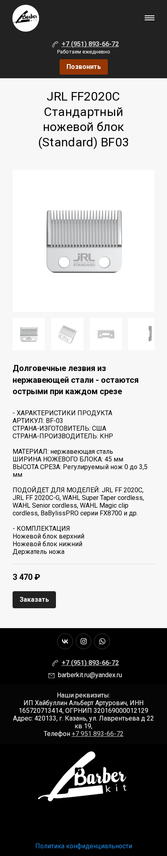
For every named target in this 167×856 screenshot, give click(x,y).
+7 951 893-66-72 (98, 734)
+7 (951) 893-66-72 (90, 44)
